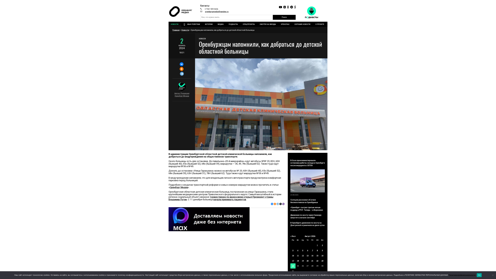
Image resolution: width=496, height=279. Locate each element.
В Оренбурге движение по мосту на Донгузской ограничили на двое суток (307, 224)
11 (298, 256)
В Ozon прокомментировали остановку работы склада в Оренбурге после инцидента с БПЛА (307, 162)
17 (293, 261)
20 (307, 261)
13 (307, 256)
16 (322, 256)
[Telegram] (181, 74)
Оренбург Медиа (179, 187)
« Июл (293, 236)
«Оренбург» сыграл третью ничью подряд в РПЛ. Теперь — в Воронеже (306, 208)
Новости (185, 30)
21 (312, 261)
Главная (176, 30)
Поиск (284, 17)
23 (322, 261)
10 (293, 256)
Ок (479, 275)
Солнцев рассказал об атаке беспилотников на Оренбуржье (304, 201)
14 (312, 256)
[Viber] (283, 204)
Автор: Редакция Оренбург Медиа (181, 94)
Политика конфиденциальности (462, 275)
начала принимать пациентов (229, 199)
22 (317, 261)
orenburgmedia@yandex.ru (216, 12)
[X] (280, 204)
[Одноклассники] (181, 69)
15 (317, 256)
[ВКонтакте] (181, 64)
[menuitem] (175, 24)
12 (303, 256)
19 (303, 261)
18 (298, 261)
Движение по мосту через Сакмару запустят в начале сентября (305, 216)
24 (293, 266)
